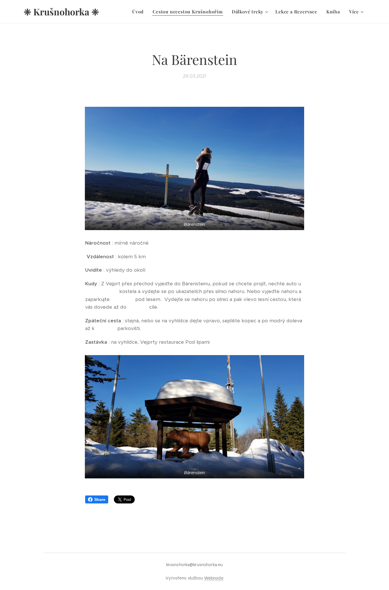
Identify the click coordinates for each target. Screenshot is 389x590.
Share (99, 499)
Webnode (214, 578)
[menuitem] (139, 12)
